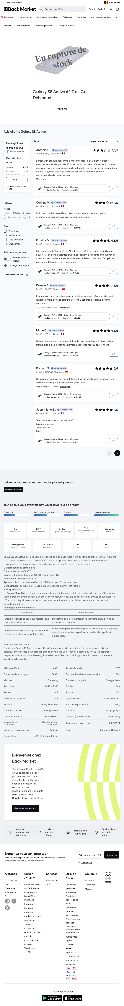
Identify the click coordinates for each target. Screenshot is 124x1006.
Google (16, 798)
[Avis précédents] (109, 453)
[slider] (6, 217)
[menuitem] (25, 17)
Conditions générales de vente (72, 900)
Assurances (30, 920)
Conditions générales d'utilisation (71, 888)
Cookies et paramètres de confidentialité (73, 929)
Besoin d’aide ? (97, 9)
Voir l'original (65, 307)
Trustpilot (89, 880)
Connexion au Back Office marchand (30, 896)
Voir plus (41, 179)
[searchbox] (64, 9)
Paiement (28, 904)
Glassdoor (90, 884)
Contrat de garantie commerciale (72, 911)
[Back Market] (20, 9)
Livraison (28, 908)
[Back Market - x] (7, 907)
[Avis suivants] (117, 453)
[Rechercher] (41, 9)
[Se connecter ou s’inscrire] (111, 9)
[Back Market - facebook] (13, 901)
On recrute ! (10, 888)
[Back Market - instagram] (7, 901)
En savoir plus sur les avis (17, 187)
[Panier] (117, 9)
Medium (89, 889)
